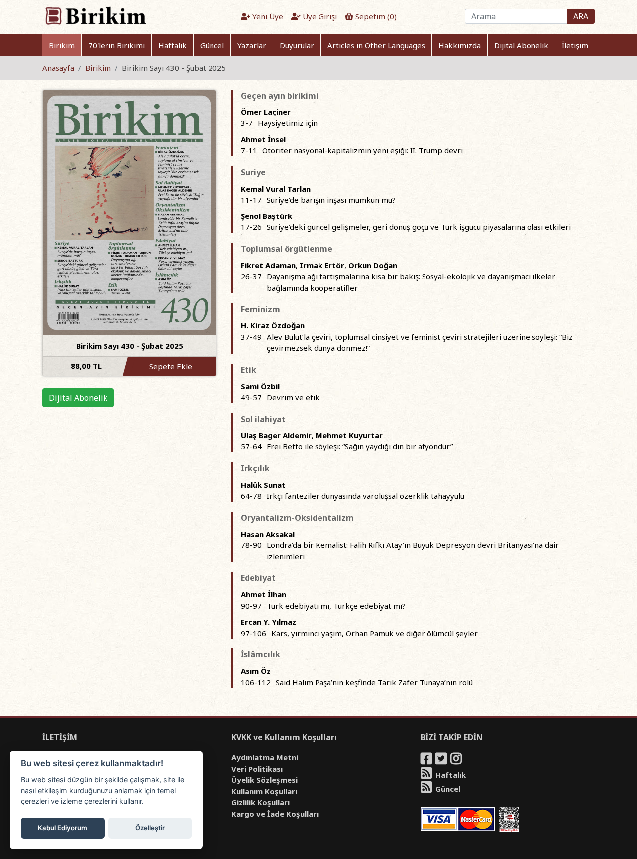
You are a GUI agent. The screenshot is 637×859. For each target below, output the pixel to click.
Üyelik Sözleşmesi (264, 780)
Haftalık (172, 45)
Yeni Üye (266, 16)
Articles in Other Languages (376, 45)
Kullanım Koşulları (264, 791)
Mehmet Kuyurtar (349, 435)
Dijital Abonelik (521, 45)
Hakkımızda (459, 45)
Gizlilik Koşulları (260, 802)
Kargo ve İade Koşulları (274, 814)
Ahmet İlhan (263, 594)
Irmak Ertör (322, 265)
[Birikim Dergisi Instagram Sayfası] (456, 760)
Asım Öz (256, 671)
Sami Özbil (260, 386)
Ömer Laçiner (266, 112)
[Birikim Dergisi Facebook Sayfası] (427, 760)
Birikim (62, 45)
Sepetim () (375, 16)
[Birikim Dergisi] (95, 15)
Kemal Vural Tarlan (276, 189)
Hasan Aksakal (268, 534)
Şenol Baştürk (266, 216)
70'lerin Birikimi (116, 45)
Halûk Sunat (263, 485)
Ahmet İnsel (263, 139)
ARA (580, 16)
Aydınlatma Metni (264, 757)
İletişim (575, 45)
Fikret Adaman (268, 265)
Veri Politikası (257, 769)
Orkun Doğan (372, 265)
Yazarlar (251, 45)
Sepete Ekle (170, 366)
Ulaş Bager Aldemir (276, 435)
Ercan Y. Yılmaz (268, 622)
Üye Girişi (319, 16)
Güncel (212, 45)
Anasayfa (58, 68)
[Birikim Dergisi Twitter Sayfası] (441, 760)
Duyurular (297, 45)
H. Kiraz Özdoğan (273, 325)
